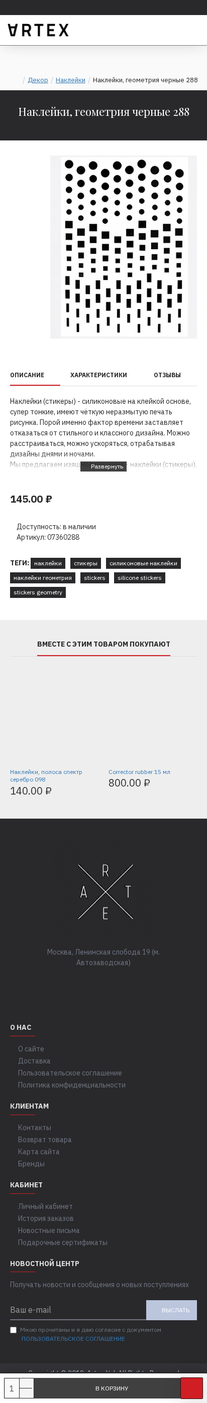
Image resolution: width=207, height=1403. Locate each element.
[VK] (93, 983)
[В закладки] (191, 1388)
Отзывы (167, 375)
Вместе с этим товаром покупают (103, 644)
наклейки (48, 563)
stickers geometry (38, 592)
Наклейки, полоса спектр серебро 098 (46, 776)
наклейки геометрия (43, 577)
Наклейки (70, 80)
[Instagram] (113, 983)
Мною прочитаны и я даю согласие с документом (90, 1334)
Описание (27, 375)
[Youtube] (133, 983)
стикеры (85, 563)
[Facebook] (73, 983)
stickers (95, 577)
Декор (38, 80)
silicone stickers (140, 577)
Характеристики (98, 375)
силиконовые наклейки (143, 563)
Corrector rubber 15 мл (139, 771)
